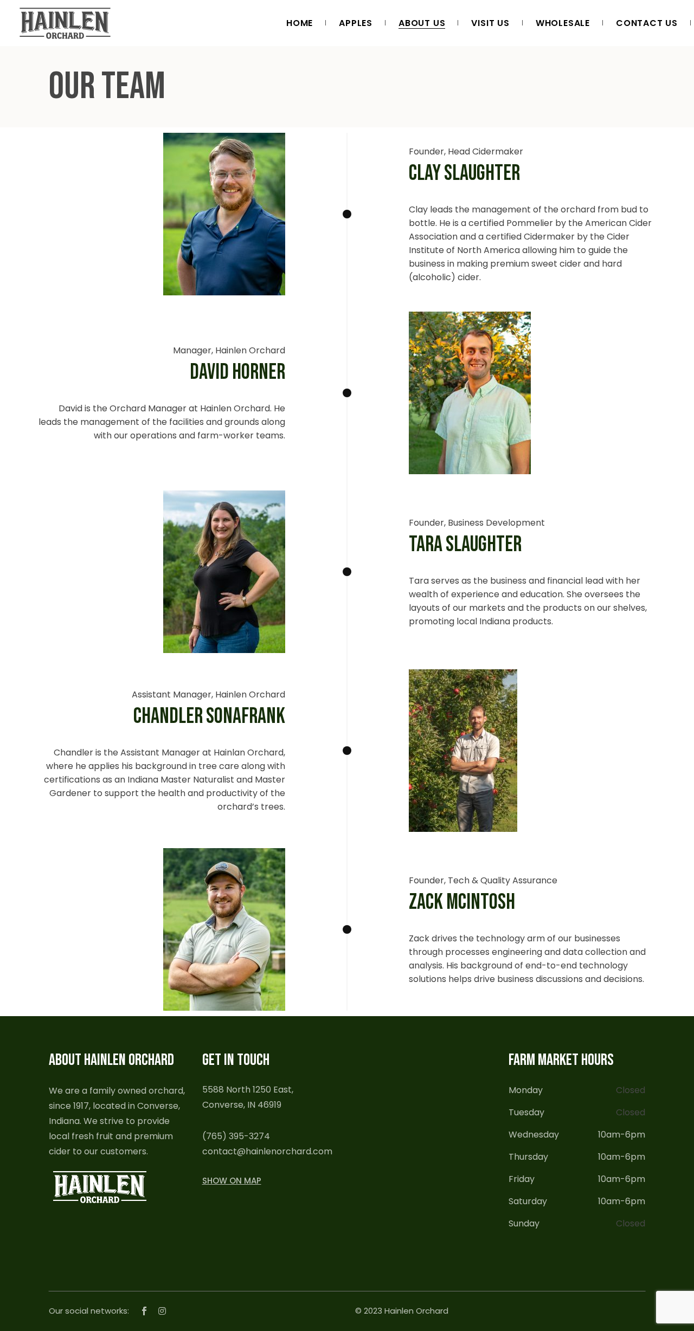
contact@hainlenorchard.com (267, 1151)
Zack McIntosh (462, 902)
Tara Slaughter (465, 545)
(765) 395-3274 (236, 1136)
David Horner (237, 372)
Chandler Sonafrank (209, 716)
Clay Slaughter (464, 173)
